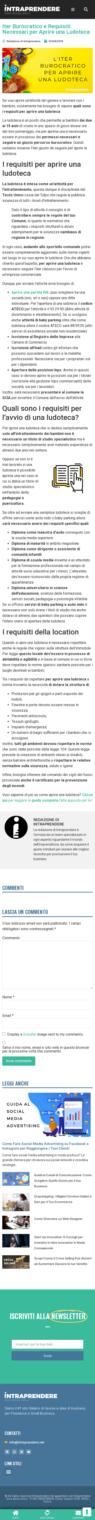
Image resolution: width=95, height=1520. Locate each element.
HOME (15, 1518)
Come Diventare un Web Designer (58, 1219)
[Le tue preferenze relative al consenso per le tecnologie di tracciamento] (87, 1512)
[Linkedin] (21, 1451)
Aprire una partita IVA (30, 292)
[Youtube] (28, 1451)
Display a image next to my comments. (45, 1034)
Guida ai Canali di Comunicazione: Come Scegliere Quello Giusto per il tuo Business (63, 1180)
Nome (8, 997)
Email (8, 1016)
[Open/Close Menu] (73, 10)
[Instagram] (14, 1451)
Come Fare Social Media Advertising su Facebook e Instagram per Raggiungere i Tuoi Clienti (45, 1146)
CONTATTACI (78, 1518)
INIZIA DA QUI (47, 1518)
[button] (8, 1471)
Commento (11, 938)
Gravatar (29, 1034)
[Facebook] (7, 1451)
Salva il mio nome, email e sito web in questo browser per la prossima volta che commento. (45, 1049)
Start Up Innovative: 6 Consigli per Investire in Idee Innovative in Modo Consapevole (59, 1242)
